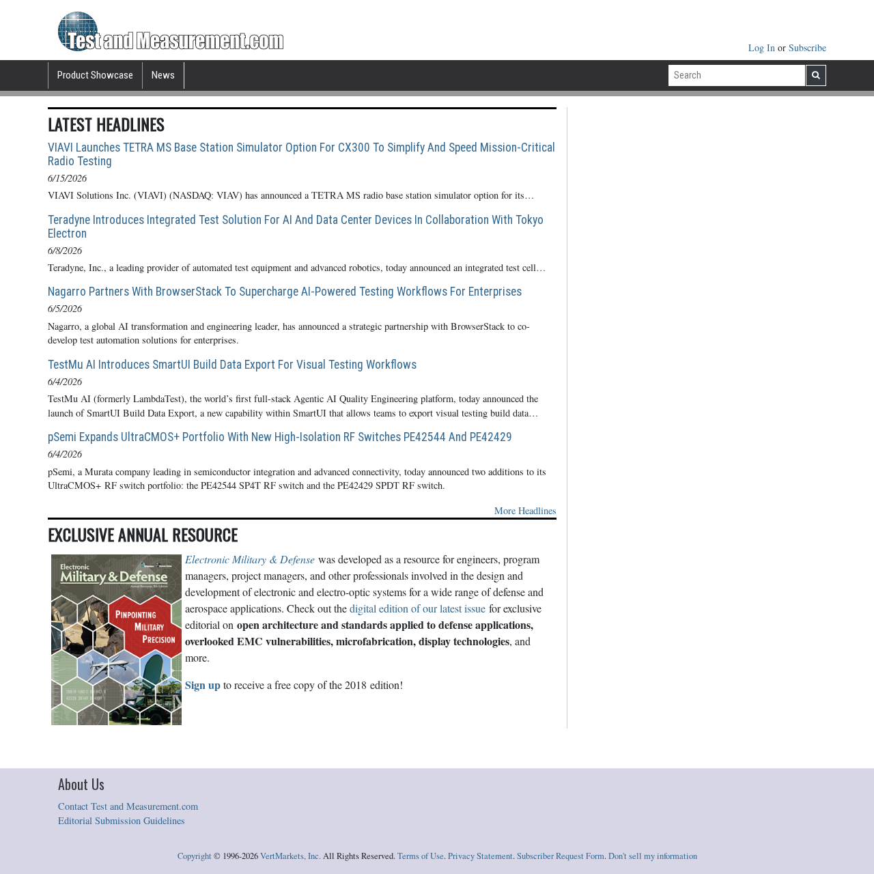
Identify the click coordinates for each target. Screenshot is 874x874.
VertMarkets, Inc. (290, 856)
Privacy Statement (480, 856)
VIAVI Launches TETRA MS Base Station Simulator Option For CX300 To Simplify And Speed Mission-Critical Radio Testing (301, 154)
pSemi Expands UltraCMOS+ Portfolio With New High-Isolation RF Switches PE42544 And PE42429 (280, 437)
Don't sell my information (652, 856)
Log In (763, 47)
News (163, 75)
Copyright (195, 856)
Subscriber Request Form (560, 856)
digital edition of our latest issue (417, 608)
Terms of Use (420, 856)
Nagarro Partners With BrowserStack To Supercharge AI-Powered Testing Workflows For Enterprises (285, 291)
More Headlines (525, 510)
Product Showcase (95, 75)
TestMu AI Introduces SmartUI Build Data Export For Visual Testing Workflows (232, 364)
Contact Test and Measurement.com (128, 806)
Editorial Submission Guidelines (121, 820)
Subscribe (807, 47)
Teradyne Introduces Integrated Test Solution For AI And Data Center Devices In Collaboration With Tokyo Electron (296, 226)
